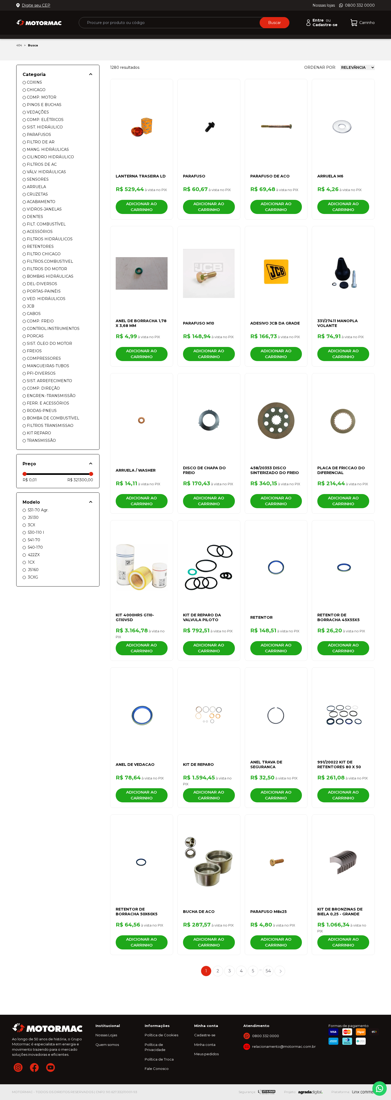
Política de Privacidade (155, 1047)
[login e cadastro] (308, 22)
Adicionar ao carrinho (141, 206)
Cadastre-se (204, 1035)
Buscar (274, 22)
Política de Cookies (161, 1035)
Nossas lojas (324, 5)
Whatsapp (379, 1088)
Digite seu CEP (36, 5)
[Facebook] (34, 1067)
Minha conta (204, 1044)
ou (322, 20)
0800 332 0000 (360, 5)
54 (268, 970)
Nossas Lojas (106, 1035)
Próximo (279, 971)
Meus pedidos (206, 1054)
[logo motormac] (39, 23)
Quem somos (107, 1044)
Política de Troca (159, 1059)
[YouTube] (50, 1067)
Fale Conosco (157, 1068)
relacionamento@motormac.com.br (284, 1046)
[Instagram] (18, 1067)
